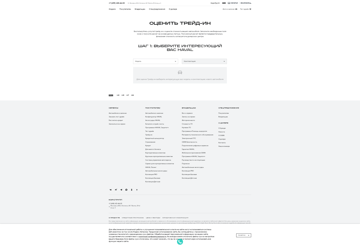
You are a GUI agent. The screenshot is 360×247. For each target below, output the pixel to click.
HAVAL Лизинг (150, 167)
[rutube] (116, 190)
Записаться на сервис (117, 124)
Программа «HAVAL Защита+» (157, 127)
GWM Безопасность (189, 142)
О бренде (222, 128)
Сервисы (113, 108)
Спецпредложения (157, 9)
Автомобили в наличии (118, 113)
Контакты (222, 143)
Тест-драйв (149, 131)
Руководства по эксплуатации (193, 160)
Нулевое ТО (186, 127)
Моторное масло (188, 120)
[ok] (132, 190)
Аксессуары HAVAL (152, 120)
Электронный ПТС (189, 138)
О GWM (221, 135)
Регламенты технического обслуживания (197, 135)
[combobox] (146, 62)
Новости (221, 132)
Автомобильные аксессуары (156, 171)
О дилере (173, 9)
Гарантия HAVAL (188, 149)
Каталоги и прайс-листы (154, 124)
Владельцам (140, 9)
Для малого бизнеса (153, 149)
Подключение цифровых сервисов (195, 145)
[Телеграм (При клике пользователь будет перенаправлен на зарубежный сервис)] (121, 190)
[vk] (110, 190)
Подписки (186, 164)
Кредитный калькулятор (154, 138)
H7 (127, 95)
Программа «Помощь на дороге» (194, 131)
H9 (132, 95)
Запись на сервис (188, 117)
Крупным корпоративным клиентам (159, 156)
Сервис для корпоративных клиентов (159, 164)
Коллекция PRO (151, 174)
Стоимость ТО (187, 124)
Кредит (148, 145)
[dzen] (137, 190)
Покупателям (125, 9)
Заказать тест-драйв (116, 117)
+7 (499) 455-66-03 (115, 203)
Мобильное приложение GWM (194, 153)
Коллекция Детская (152, 182)
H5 (123, 95)
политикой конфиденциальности (152, 236)
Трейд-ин (148, 135)
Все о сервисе (187, 113)
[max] (126, 190)
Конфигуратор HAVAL (153, 117)
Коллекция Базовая (152, 178)
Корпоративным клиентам (155, 153)
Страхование (150, 142)
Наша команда (224, 146)
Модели (112, 9)
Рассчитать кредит (116, 120)
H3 (118, 95)
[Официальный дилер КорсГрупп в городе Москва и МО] (239, 3)
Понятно (241, 235)
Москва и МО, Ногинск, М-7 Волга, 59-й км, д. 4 (125, 207)
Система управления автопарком (158, 160)
